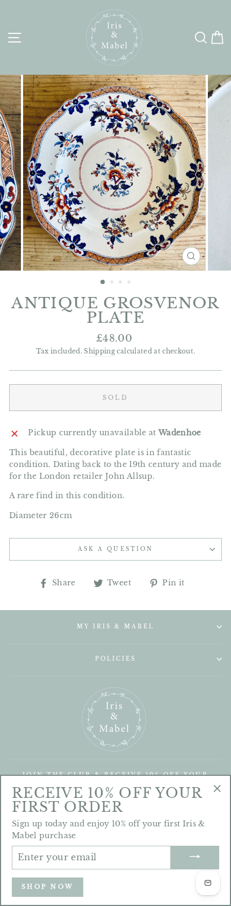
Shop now (47, 886)
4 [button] (130, 283)
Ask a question (115, 549)
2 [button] (113, 283)
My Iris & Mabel (116, 626)
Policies (115, 658)
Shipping (99, 351)
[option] (115, 173)
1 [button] (103, 282)
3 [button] (121, 283)
